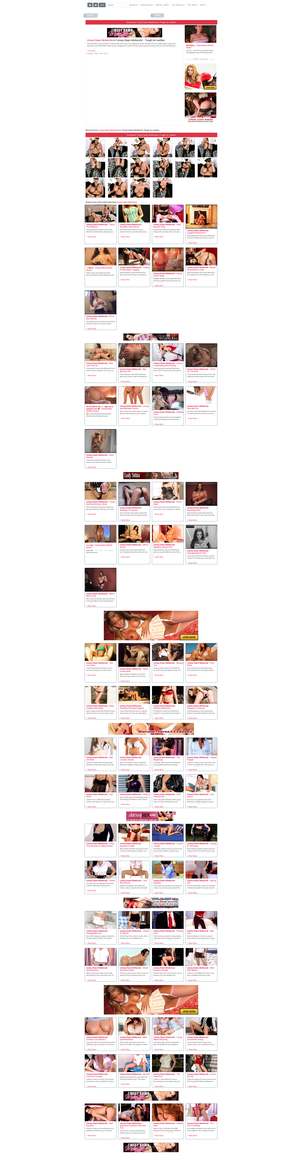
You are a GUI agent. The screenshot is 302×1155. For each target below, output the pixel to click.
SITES (202, 5)
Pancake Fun (193, 408)
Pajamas (157, 883)
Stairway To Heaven (129, 510)
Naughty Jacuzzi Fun (162, 547)
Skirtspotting (92, 970)
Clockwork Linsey (195, 1039)
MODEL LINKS (162, 5)
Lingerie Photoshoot (196, 233)
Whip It (146, 794)
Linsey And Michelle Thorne (134, 407)
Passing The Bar (160, 970)
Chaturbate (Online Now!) (199, 46)
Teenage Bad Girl (93, 933)
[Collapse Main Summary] (91, 51)
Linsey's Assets (127, 759)
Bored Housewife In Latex (201, 268)
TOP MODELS (178, 5)
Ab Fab (146, 1074)
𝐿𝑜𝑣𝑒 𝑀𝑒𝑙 (89, 545)
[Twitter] (95, 5)
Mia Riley (190, 45)
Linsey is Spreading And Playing (167, 364)
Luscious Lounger (94, 1076)
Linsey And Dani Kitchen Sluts (100, 503)
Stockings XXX (194, 510)
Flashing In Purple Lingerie (132, 708)
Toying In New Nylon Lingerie (134, 268)
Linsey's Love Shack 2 (96, 1039)
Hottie (112, 880)
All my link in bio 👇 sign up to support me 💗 (99, 407)
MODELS (133, 5)
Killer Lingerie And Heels (100, 707)
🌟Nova (89, 268)
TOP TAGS (191, 5)
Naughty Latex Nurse (129, 227)
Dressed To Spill (127, 846)
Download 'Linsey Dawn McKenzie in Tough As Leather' (151, 22)
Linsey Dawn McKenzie (100, 40)
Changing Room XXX (196, 553)
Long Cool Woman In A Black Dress (100, 844)
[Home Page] (90, 5)
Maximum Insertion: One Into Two (133, 1126)
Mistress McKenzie (161, 708)
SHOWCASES (146, 5)
